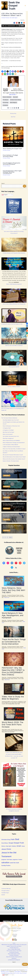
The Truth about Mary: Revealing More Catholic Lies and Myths (12, 526)
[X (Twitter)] (10, 108)
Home (14, 943)
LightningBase (17, 971)
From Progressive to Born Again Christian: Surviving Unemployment (12, 172)
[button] (2, 71)
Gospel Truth (19, 843)
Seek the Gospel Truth (14, 5)
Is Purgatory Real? (7, 428)
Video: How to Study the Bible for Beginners (13, 697)
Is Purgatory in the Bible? (8, 430)
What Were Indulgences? (8, 438)
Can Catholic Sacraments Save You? (11, 436)
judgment (3, 859)
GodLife (3, 894)
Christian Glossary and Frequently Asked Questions (14, 253)
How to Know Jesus (17, 973)
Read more (6, 597)
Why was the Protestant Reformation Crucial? (13, 454)
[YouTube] (16, 108)
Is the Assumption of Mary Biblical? (10, 444)
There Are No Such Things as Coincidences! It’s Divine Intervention (14, 641)
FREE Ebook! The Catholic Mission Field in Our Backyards (14, 944)
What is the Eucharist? (8, 434)
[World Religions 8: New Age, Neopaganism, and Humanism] (14, 606)
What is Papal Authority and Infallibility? (11, 440)
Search (3, 183)
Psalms (20, 859)
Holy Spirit (8, 846)
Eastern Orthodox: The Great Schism (11, 461)
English (5, 194)
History (3, 846)
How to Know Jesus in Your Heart (14, 950)
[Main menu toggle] (25, 5)
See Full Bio (12, 94)
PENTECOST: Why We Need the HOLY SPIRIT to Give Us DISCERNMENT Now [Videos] (13, 671)
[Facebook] (8, 108)
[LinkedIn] (18, 108)
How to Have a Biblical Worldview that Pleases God (14, 304)
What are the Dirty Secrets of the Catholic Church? (14, 459)
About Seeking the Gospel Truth (12, 148)
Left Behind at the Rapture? (14, 959)
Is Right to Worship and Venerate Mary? (11, 446)
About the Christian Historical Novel (14, 956)
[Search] (24, 186)
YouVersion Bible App (6, 888)
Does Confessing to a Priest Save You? (11, 425)
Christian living (5, 839)
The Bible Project (5, 892)
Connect (25, 973)
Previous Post (13, 113)
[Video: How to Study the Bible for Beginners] (14, 689)
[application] (13, 25)
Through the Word (5, 890)
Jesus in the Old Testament (8, 854)
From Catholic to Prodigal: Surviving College (10, 155)
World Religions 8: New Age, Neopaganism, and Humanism (12, 615)
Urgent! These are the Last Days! (14, 946)
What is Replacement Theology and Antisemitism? (14, 442)
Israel (19, 846)
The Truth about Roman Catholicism (9, 417)
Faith (13, 839)
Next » (10, 537)
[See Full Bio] (16, 94)
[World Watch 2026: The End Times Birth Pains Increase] (14, 713)
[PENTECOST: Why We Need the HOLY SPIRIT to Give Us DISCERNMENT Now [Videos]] (14, 659)
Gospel (11, 843)
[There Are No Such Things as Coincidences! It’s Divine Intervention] (14, 631)
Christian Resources (14, 947)
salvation (5, 862)
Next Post (13, 116)
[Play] (3, 25)
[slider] (22, 25)
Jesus (23, 846)
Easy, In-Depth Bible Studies (14, 949)
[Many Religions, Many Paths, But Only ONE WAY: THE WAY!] (14, 581)
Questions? (14, 958)
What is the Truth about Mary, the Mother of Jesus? (14, 448)
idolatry (14, 846)
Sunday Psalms (5, 865)
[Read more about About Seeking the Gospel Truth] (13, 137)
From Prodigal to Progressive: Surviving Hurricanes (11, 163)
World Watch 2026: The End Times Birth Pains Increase (12, 724)
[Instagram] (12, 108)
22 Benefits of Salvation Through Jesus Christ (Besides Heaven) (12, 471)
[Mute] (19, 25)
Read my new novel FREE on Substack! (14, 345)
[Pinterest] (14, 108)
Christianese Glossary (14, 952)
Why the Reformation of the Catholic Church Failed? (14, 456)
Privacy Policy (9, 973)
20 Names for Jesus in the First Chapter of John (11, 324)
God (17, 839)
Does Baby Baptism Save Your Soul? (11, 420)
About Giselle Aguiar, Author (14, 953)
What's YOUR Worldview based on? (14, 284)
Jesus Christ (6, 849)
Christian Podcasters (14, 955)
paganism (15, 859)
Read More (6, 475)
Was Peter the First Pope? (8, 432)
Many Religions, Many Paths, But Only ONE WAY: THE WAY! (13, 590)
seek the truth (14, 862)
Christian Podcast (5, 17)
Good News (4, 843)
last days (9, 859)
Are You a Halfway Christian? (14, 386)
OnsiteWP (3, 973)
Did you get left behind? (14, 366)
